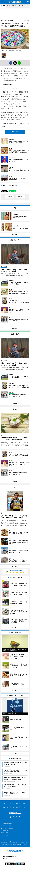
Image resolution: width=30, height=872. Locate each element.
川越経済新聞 (14, 2)
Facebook (10, 817)
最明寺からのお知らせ (9, 185)
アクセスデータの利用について (9, 828)
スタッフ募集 (5, 835)
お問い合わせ (5, 830)
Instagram (19, 817)
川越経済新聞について (7, 823)
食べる (8, 5)
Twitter (15, 817)
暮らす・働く (25, 5)
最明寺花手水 (8, 84)
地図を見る (15, 131)
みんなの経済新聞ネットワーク (15, 851)
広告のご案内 (5, 832)
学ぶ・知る (10, 20)
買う (20, 5)
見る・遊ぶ (14, 5)
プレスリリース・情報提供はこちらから (11, 826)
